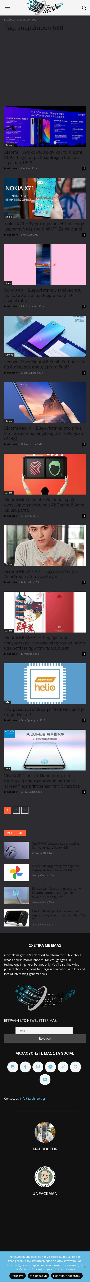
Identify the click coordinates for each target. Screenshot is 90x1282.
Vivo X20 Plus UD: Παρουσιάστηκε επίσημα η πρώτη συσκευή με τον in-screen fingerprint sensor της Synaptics (42, 781)
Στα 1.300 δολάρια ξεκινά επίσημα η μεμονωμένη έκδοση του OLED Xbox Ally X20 (58, 915)
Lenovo (9, 354)
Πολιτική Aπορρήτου (67, 1275)
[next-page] (24, 810)
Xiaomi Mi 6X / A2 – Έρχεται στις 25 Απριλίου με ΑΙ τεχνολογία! (40, 574)
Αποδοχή (18, 1275)
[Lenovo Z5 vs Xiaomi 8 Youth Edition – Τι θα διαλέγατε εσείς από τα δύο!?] (45, 336)
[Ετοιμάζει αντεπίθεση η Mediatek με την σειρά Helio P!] (45, 683)
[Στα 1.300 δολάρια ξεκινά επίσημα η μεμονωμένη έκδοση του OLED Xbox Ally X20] (16, 917)
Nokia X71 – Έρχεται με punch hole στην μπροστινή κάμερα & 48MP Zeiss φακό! (44, 226)
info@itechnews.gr (32, 1098)
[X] (75, 1067)
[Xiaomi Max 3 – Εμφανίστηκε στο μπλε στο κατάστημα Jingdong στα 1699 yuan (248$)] (45, 402)
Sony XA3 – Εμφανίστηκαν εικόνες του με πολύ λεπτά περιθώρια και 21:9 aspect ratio (42, 295)
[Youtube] (45, 1079)
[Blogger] (12, 1067)
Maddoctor (11, 168)
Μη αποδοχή (38, 1275)
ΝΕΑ (7, 702)
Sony (8, 283)
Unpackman (45, 1193)
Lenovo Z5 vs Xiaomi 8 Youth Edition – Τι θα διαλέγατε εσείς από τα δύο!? (44, 364)
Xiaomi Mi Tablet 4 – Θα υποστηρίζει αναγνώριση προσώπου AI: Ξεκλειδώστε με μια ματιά (44, 505)
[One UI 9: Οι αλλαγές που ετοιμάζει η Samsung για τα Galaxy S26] (16, 850)
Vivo (7, 768)
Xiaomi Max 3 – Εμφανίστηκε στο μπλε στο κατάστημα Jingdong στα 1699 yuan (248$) (43, 433)
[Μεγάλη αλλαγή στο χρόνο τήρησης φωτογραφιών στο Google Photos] (16, 872)
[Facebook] (25, 1067)
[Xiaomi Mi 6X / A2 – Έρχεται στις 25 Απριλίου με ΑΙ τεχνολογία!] (45, 545)
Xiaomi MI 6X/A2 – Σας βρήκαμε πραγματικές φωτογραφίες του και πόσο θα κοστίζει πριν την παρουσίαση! (44, 643)
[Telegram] (50, 1067)
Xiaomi (9, 145)
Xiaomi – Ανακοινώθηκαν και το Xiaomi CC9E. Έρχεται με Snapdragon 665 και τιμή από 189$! (43, 157)
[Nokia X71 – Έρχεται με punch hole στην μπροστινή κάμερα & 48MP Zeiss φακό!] (45, 198)
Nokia (8, 216)
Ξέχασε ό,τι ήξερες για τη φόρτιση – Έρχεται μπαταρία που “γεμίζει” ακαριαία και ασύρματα (56, 892)
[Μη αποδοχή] (85, 1267)
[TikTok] (63, 1067)
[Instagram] (37, 1067)
